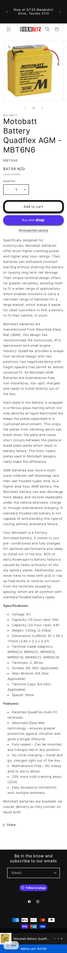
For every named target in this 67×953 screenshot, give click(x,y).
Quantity (9, 181)
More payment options (33, 230)
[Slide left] (25, 108)
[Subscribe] (54, 873)
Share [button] (11, 825)
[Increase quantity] (61, 938)
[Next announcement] (60, 12)
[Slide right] (42, 108)
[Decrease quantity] (54, 938)
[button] (8, 29)
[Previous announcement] (7, 12)
